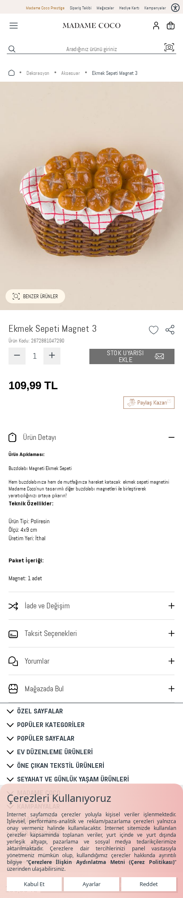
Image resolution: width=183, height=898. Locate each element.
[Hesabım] (156, 25)
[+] (51, 356)
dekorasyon (37, 73)
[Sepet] (170, 25)
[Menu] (14, 25)
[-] (17, 356)
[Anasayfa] (91, 25)
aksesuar (70, 73)
